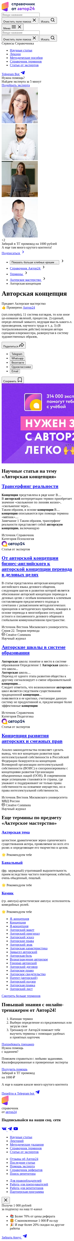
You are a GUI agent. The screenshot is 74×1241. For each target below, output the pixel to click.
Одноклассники (21, 366)
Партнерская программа (27, 1191)
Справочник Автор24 (25, 268)
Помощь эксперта (22, 1166)
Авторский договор (24, 966)
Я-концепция (19, 926)
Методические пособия (26, 57)
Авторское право (22, 970)
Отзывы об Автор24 (24, 1159)
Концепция (18, 922)
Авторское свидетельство (28, 974)
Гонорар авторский (23, 963)
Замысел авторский (23, 952)
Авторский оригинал (25, 933)
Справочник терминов (26, 61)
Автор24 (29, 307)
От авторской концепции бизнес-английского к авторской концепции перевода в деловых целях (37, 566)
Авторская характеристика (28, 948)
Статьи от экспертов (24, 65)
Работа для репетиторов (26, 1188)
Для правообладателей (26, 1180)
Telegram (17, 354)
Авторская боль (21, 955)
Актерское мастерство (26, 280)
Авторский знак (21, 944)
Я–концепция (19, 918)
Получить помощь (14, 1069)
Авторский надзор (23, 981)
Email (15, 371)
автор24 (11, 1112)
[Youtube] (15, 1130)
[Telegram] (10, 1130)
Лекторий (17, 1141)
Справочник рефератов (26, 1170)
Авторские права (22, 941)
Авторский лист (21, 989)
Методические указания (27, 1144)
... (35, 262)
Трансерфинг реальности (30, 486)
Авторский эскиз (22, 937)
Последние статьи (22, 1162)
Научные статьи (21, 50)
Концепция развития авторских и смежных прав (32, 738)
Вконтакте (18, 362)
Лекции (15, 54)
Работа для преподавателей (29, 1184)
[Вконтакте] (4, 1130)
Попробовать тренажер (18, 1044)
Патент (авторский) (23, 978)
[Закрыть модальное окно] (6, 1200)
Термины (17, 274)
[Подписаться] (23, 253)
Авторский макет (22, 930)
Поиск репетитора (23, 1173)
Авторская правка (22, 985)
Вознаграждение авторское (29, 959)
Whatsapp (17, 358)
